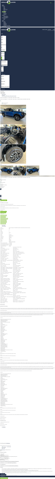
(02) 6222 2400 (49, 30)
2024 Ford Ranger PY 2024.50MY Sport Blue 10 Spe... (10, 97)
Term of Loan (2, 458)
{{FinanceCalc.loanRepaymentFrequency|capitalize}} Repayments (8, 456)
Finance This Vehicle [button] (3, 200)
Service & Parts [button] (4, 17)
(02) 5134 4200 (53, 30)
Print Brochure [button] (8, 443)
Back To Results (4, 94)
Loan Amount (2, 454)
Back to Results (3, 212)
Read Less (4, 417)
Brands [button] (3, 35)
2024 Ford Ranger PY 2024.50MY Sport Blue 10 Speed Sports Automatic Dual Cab (15, 99)
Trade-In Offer (3, 223)
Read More (1, 417)
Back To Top (3, 448)
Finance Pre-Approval (4, 218)
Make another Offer (3, 211)
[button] (27, 467)
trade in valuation (3, 215)
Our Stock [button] (3, 51)
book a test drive (3, 220)
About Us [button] (3, 21)
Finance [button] (3, 15)
